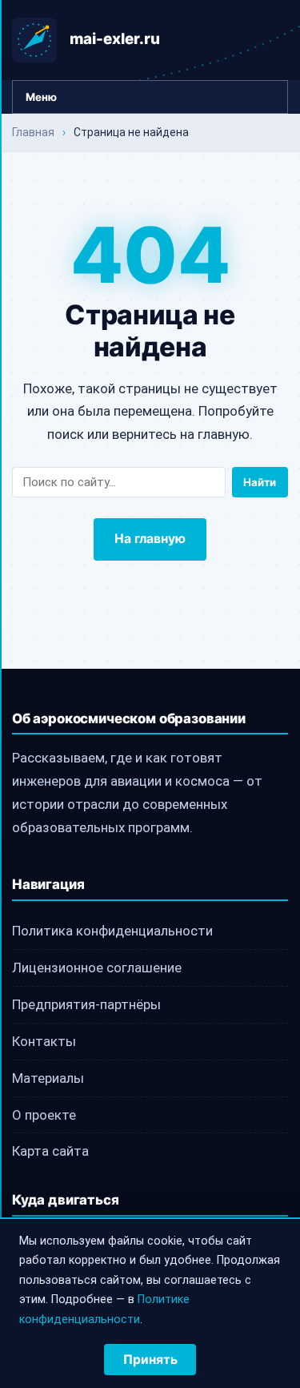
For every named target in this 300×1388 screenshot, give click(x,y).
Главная (33, 132)
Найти (259, 482)
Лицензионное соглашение (97, 968)
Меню (41, 97)
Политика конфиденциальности (112, 931)
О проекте (44, 1115)
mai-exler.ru (115, 39)
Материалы (48, 1078)
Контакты (44, 1041)
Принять (150, 1359)
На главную (150, 538)
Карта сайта (50, 1151)
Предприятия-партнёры (86, 1004)
